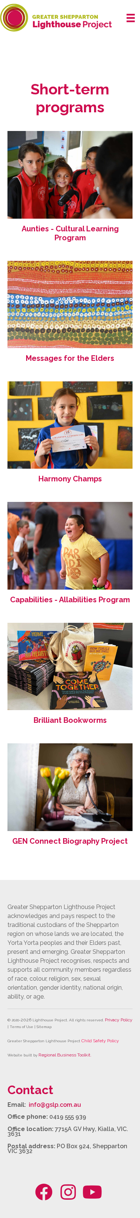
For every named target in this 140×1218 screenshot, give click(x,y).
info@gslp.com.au (55, 1104)
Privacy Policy (119, 1019)
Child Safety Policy (100, 1040)
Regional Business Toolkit (64, 1055)
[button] (44, 1192)
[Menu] (130, 18)
